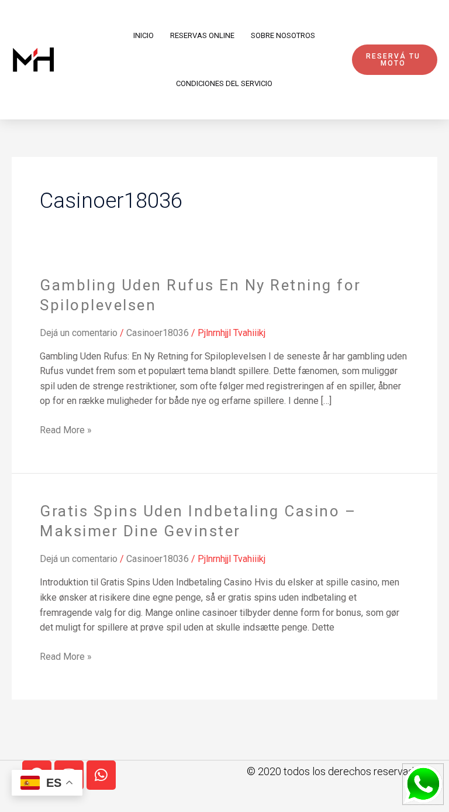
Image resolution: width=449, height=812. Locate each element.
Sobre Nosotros (283, 35)
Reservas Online (202, 35)
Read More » (66, 429)
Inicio (143, 35)
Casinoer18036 (157, 332)
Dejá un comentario (79, 332)
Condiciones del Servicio (224, 83)
